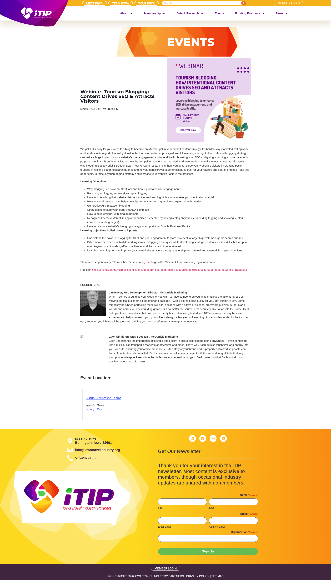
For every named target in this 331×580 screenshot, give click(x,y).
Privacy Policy (197, 576)
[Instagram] (213, 438)
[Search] (244, 3)
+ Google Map (94, 409)
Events (219, 13)
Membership (152, 13)
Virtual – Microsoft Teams (103, 398)
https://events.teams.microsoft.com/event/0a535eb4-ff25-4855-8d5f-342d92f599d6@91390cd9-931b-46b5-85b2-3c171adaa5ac (169, 269)
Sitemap (217, 576)
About (124, 13)
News (279, 13)
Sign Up (208, 551)
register (146, 262)
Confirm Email (217, 526)
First (160, 507)
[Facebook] (202, 438)
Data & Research (188, 13)
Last (211, 507)
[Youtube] (223, 438)
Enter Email (164, 526)
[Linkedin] (192, 438)
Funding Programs (247, 13)
